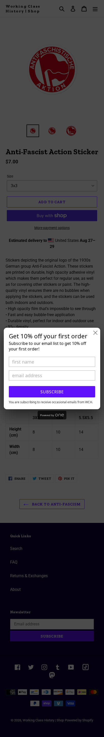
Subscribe (52, 392)
